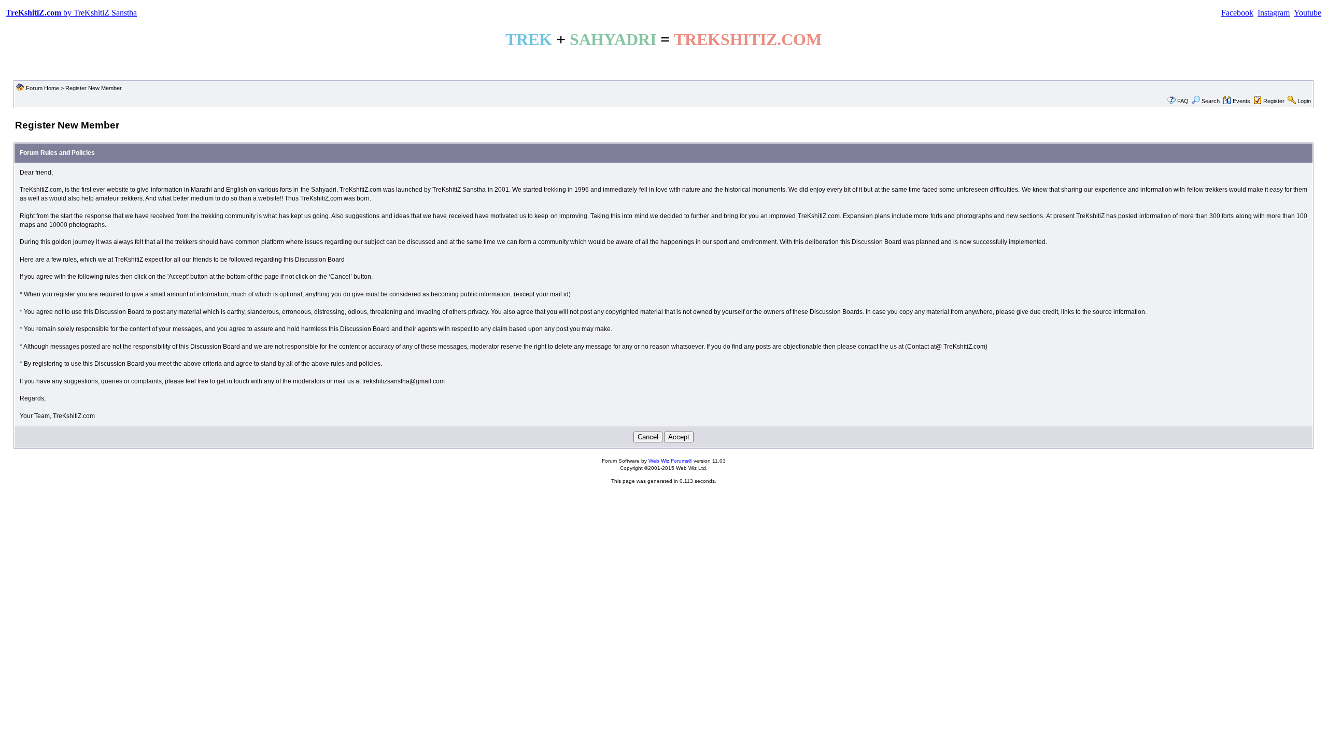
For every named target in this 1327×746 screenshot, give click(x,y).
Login (1304, 101)
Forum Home (42, 88)
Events (1241, 101)
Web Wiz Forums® (670, 461)
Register (1273, 101)
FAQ (1183, 101)
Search (1211, 101)
